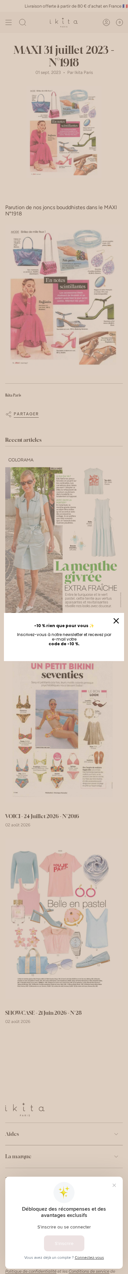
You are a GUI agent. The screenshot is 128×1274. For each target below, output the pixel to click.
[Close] (116, 621)
